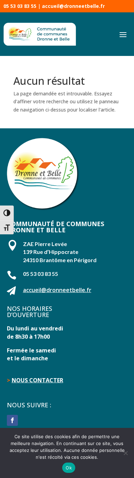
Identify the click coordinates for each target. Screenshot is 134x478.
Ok (69, 467)
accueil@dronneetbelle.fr (73, 6)
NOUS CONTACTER (37, 380)
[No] (125, 453)
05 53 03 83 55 (19, 6)
